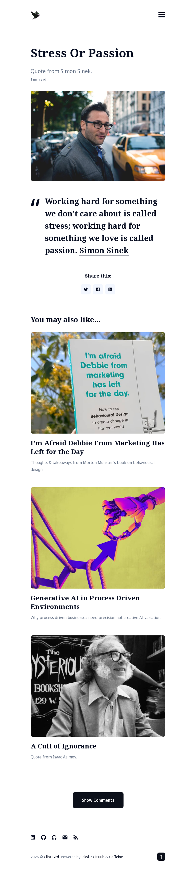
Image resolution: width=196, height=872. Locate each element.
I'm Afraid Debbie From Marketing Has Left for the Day (98, 447)
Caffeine (116, 856)
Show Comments (98, 800)
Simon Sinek (104, 250)
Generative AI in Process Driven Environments (85, 602)
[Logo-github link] (43, 837)
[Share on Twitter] (86, 289)
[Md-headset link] (54, 837)
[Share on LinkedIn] (110, 289)
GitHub (98, 856)
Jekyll (85, 856)
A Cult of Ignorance (63, 745)
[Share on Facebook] (98, 289)
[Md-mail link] (65, 837)
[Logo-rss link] (75, 837)
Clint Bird (51, 856)
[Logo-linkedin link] (33, 837)
